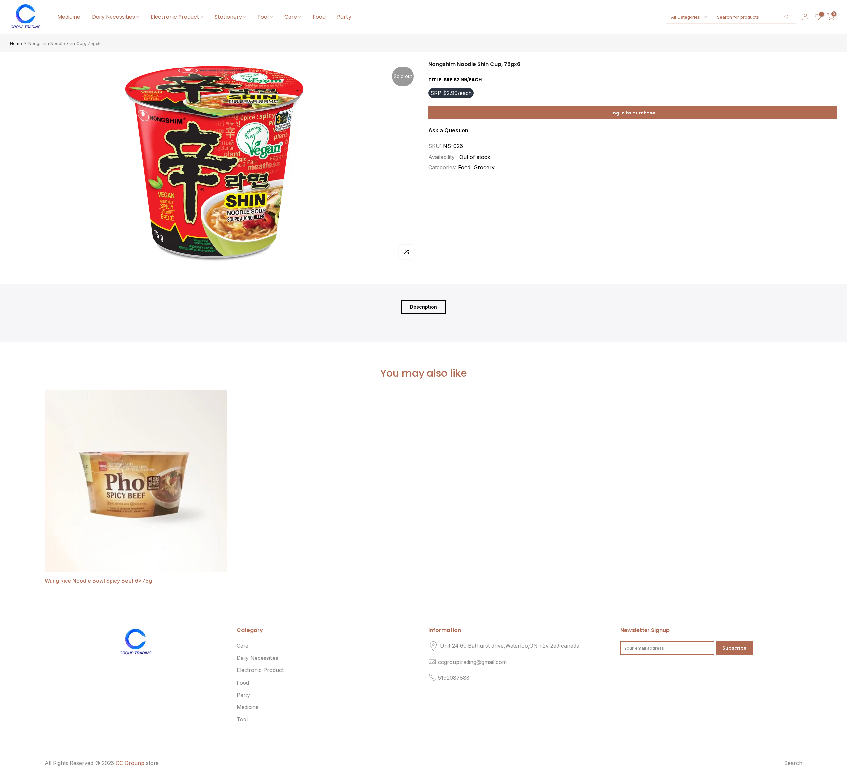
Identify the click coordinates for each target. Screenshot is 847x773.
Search (793, 763)
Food (319, 17)
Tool (263, 17)
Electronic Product (175, 17)
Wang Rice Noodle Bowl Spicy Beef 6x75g (98, 580)
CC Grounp (130, 763)
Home (16, 43)
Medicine (68, 17)
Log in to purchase (632, 113)
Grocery (484, 167)
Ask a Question (448, 130)
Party (344, 17)
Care (290, 17)
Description (423, 307)
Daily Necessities (113, 17)
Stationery (228, 17)
